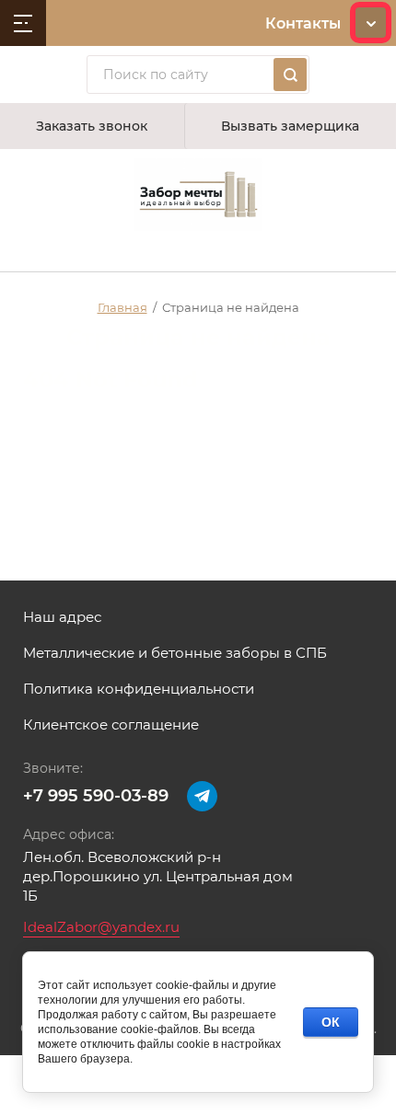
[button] (92, 126)
